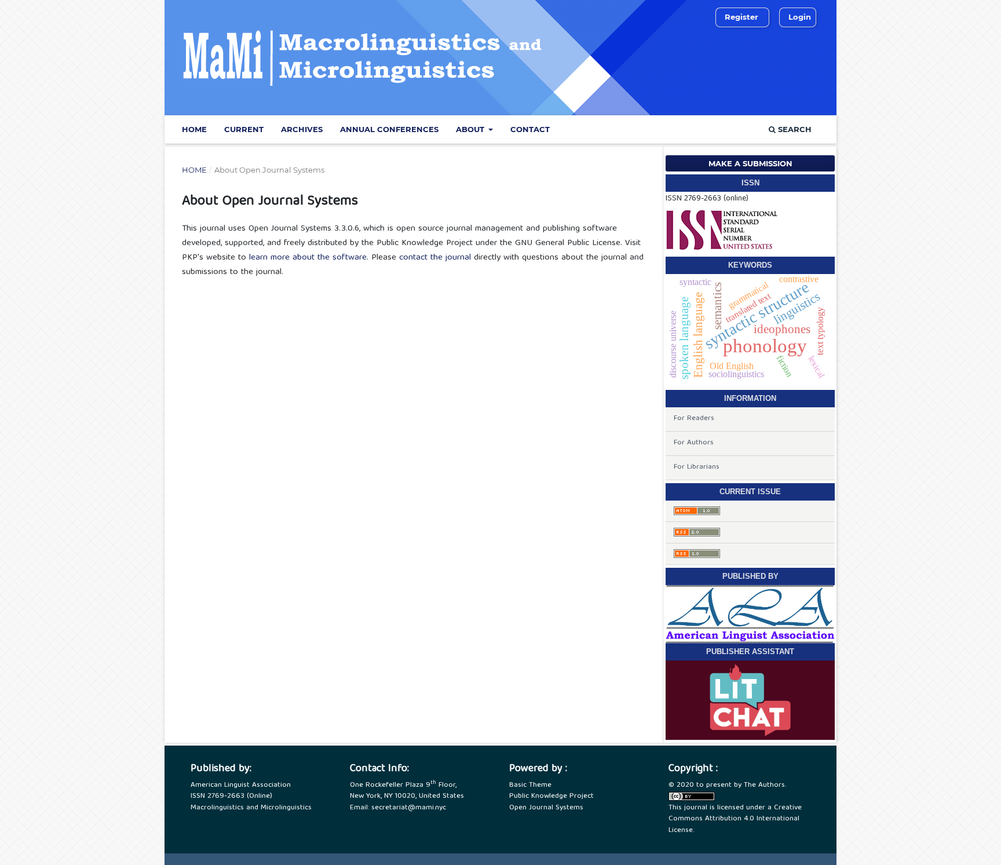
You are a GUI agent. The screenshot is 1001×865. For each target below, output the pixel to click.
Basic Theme (530, 785)
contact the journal (435, 257)
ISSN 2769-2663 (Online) (231, 796)
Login (799, 16)
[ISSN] (722, 230)
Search (794, 129)
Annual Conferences (389, 129)
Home (194, 129)
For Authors (694, 443)
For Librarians (696, 467)
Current (244, 129)
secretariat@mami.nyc (408, 808)
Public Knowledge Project (551, 796)
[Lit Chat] (750, 700)
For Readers (694, 418)
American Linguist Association (241, 785)
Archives (302, 129)
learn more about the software (308, 257)
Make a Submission (750, 163)
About (471, 129)
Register (741, 16)
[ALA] (750, 614)
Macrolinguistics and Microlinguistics (251, 808)
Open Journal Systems (546, 808)
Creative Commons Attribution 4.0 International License (735, 819)
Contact (530, 129)
